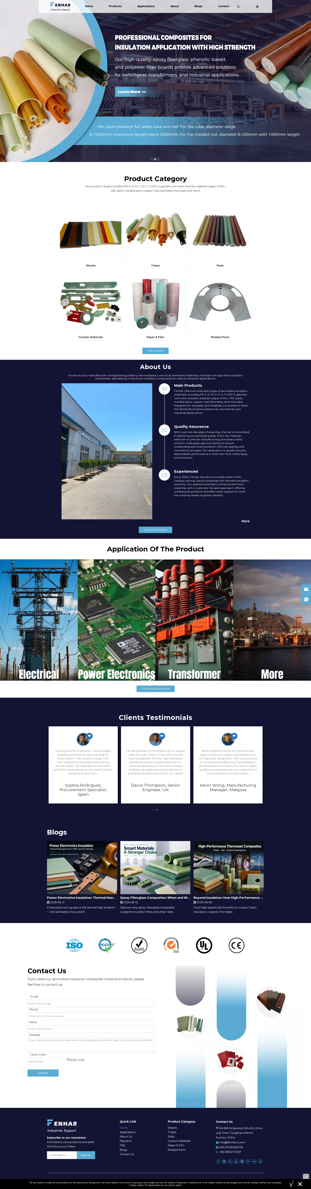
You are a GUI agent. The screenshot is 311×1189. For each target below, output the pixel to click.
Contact (223, 6)
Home (89, 6)
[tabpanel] (39, 620)
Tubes (155, 265)
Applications (146, 6)
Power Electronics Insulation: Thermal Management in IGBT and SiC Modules (82, 898)
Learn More (39, 626)
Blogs (198, 6)
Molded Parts (220, 337)
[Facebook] (218, 1161)
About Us (126, 1136)
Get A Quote (155, 350)
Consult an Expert (155, 529)
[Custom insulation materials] (90, 302)
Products (115, 6)
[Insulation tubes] (155, 231)
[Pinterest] (248, 1161)
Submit (43, 1073)
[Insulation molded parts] (220, 302)
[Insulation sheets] (90, 231)
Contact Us (127, 1154)
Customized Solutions (155, 688)
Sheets (91, 265)
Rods (220, 265)
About (174, 6)
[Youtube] (236, 1161)
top (306, 1177)
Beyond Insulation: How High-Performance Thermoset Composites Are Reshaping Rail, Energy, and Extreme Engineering (229, 898)
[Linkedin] (224, 1161)
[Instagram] (242, 1161)
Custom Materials (90, 337)
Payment (126, 1141)
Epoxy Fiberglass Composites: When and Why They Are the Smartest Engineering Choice (155, 898)
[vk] (254, 1161)
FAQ (122, 1145)
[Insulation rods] (220, 231)
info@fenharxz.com (232, 1142)
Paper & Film (155, 337)
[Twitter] (230, 1161)
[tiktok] (260, 1161)
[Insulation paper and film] (155, 302)
